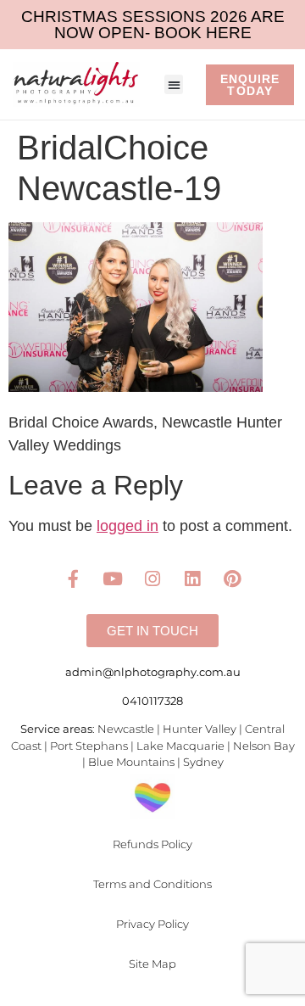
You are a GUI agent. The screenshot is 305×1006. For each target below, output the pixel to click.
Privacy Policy (152, 924)
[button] (174, 84)
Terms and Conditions (152, 884)
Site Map (152, 963)
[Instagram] (152, 579)
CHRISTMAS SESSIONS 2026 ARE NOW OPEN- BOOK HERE (153, 25)
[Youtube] (112, 579)
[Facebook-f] (73, 579)
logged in (127, 525)
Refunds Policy (152, 844)
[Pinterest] (232, 579)
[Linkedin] (192, 579)
